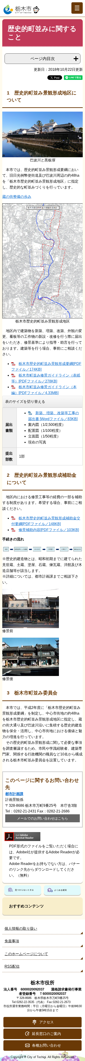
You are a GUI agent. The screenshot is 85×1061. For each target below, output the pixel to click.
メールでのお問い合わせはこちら (42, 818)
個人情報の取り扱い (21, 928)
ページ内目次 (42, 58)
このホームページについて (26, 954)
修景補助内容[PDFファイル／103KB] (49, 530)
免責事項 (12, 941)
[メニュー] (77, 8)
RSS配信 (12, 966)
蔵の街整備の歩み (16, 197)
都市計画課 (14, 794)
